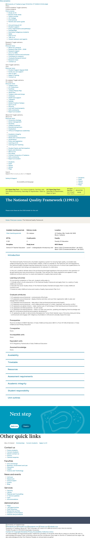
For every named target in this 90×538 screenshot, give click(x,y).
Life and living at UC (15, 25)
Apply (10, 34)
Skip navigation (5, 1)
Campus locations (14, 125)
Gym (8, 497)
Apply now (14, 426)
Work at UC (12, 152)
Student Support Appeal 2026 (18, 70)
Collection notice (47, 532)
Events (9, 482)
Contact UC (10, 532)
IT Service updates (13, 496)
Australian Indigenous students (18, 32)
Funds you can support (15, 72)
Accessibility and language (25, 182)
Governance (12, 139)
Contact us (12, 61)
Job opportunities (13, 507)
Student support (13, 27)
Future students (12, 450)
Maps (10, 169)
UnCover (10, 477)
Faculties (11, 123)
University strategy (14, 120)
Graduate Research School (17, 58)
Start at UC (12, 35)
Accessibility (37, 532)
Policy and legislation (15, 141)
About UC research (14, 47)
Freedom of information (15, 513)
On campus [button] (9, 80)
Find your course (16, 220)
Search (8, 174)
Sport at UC (12, 105)
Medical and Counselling (15, 494)
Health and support (14, 98)
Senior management (15, 122)
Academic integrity (14, 134)
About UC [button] (9, 115)
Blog (8, 484)
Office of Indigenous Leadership (19, 130)
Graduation (12, 129)
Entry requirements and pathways (19, 28)
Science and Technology (15, 471)
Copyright (17, 532)
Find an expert (11, 480)
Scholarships (12, 30)
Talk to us (11, 37)
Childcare (11, 96)
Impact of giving (13, 75)
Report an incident (14, 112)
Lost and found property (16, 108)
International (12, 20)
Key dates (11, 153)
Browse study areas (14, 14)
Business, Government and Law (17, 465)
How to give (12, 73)
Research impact (13, 51)
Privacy (30, 532)
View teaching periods (13, 233)
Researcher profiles (13, 511)
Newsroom (10, 479)
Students (11, 162)
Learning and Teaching (15, 145)
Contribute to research (16, 56)
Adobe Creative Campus (16, 103)
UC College (12, 18)
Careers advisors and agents (17, 39)
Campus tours (13, 85)
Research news (13, 60)
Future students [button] (11, 7)
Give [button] (7, 65)
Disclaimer (24, 532)
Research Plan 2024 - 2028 (17, 49)
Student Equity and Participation (19, 148)
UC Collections (13, 87)
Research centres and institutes (18, 54)
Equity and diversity (14, 150)
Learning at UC (13, 143)
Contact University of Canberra (18, 155)
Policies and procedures (15, 514)
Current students (32, 443)
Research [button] (9, 42)
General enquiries (13, 457)
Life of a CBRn (13, 53)
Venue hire (11, 92)
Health (9, 469)
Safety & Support (11, 178)
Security (11, 106)
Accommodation (12, 499)
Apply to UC (43, 443)
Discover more (10, 46)
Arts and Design (12, 464)
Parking (10, 101)
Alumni (10, 165)
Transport (11, 99)
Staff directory (12, 509)
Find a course (10, 11)
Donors (9, 455)
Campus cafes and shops (16, 94)
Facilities (11, 89)
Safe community (13, 110)
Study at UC (12, 13)
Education (10, 467)
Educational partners (15, 127)
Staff (10, 163)
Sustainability (12, 136)
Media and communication (17, 138)
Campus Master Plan (15, 91)
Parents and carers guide (16, 21)
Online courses (13, 16)
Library (10, 167)
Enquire (26, 426)
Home (7, 220)
